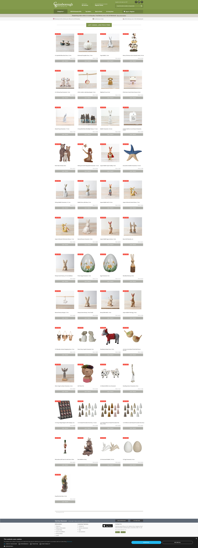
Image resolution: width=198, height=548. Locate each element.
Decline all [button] (177, 542)
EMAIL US (117, 532)
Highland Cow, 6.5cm (105, 92)
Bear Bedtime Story (82, 459)
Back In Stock (98, 11)
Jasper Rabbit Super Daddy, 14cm (108, 165)
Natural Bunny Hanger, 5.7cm (62, 312)
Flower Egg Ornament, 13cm (84, 275)
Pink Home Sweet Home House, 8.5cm (131, 92)
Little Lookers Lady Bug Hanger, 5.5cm (86, 92)
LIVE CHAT (123, 532)
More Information (121, 15)
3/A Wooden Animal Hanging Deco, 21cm (64, 349)
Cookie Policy (59, 530)
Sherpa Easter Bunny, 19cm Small (85, 312)
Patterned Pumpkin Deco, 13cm (85, 55)
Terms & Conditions (60, 531)
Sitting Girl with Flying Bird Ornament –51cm (88, 165)
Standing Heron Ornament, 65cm (130, 386)
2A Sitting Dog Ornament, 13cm (62, 92)
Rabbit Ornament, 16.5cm (106, 129)
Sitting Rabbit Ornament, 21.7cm (62, 202)
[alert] (99, 542)
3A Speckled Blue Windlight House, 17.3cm (88, 129)
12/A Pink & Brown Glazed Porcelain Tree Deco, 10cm (109, 423)
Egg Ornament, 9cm (104, 275)
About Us (58, 526)
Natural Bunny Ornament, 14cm (85, 239)
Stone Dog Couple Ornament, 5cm (86, 349)
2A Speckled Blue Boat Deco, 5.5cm (63, 55)
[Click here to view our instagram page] (142, 2)
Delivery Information (61, 528)
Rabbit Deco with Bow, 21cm (84, 202)
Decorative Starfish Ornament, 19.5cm (132, 165)
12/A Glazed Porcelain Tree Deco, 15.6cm (87, 422)
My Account (85, 4)
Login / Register (65, 61)
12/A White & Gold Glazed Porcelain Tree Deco (133, 422)
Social (57, 535)
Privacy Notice (59, 533)
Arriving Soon (109, 11)
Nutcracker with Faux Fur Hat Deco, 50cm (64, 459)
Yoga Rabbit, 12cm (104, 55)
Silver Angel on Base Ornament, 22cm (64, 386)
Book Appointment (121, 520)
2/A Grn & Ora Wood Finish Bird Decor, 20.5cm (132, 350)
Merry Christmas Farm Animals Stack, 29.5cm (133, 55)
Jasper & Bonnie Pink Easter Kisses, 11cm (64, 239)
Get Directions (136, 520)
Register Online (101, 4)
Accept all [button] (146, 542)
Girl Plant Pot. (81, 386)
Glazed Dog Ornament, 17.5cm (62, 129)
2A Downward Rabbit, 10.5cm (107, 459)
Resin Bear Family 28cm (60, 165)
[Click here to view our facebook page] (136, 2)
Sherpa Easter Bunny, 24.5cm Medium (64, 275)
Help (80, 530)
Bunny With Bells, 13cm (105, 312)
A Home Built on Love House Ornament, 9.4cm (132, 129)
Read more (69, 541)
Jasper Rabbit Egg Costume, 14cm (108, 239)
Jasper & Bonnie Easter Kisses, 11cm (131, 202)
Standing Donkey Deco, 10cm (107, 349)
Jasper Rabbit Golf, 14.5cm (106, 202)
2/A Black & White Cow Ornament (108, 386)
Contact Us (81, 526)
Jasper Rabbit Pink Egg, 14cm (130, 312)
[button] (38, 546)
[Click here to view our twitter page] (139, 2)
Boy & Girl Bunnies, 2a (128, 239)
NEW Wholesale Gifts (75, 11)
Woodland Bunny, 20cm (128, 275)
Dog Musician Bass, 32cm (61, 496)
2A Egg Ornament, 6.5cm (129, 459)
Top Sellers (88, 11)
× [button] (196, 538)
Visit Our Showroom (83, 528)
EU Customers (82, 531)
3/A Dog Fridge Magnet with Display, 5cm (64, 422)
